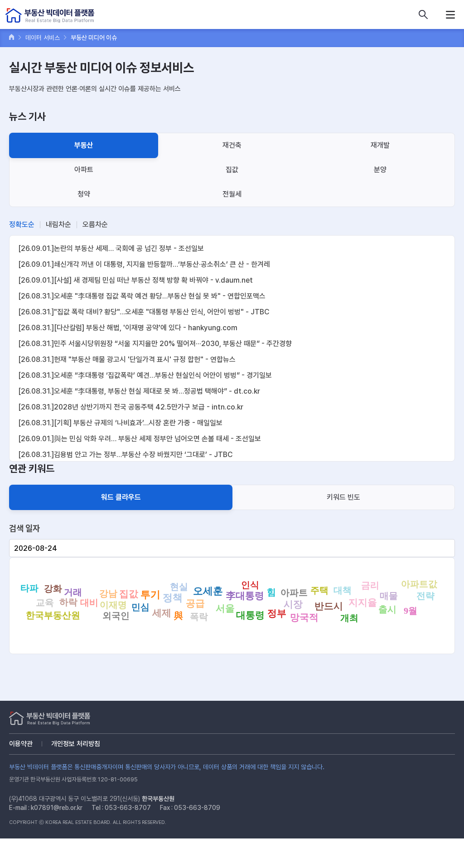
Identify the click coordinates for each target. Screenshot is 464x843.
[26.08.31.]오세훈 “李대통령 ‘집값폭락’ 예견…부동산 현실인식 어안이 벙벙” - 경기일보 (145, 375)
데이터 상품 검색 (423, 14)
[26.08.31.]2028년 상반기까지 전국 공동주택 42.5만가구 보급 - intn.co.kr (130, 407)
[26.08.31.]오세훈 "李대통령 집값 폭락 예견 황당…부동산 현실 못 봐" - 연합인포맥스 (142, 296)
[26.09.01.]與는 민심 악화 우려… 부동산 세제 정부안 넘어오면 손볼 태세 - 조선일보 (139, 438)
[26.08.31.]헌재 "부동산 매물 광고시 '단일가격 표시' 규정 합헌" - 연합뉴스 (127, 359)
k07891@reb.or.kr (56, 807)
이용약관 (21, 744)
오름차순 (95, 224)
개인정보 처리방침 (75, 744)
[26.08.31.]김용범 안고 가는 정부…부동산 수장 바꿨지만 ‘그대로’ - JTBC (125, 454)
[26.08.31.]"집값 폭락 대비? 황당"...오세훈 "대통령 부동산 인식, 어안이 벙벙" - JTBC (143, 312)
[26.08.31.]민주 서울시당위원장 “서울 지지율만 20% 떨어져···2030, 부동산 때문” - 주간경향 (155, 343)
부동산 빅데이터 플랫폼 (49, 16)
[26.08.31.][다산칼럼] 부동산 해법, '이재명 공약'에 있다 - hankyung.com (127, 327)
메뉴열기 (450, 14)
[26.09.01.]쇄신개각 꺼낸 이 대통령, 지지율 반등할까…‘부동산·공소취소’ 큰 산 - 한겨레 (144, 264)
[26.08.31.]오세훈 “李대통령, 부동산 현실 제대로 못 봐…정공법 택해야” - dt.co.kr (139, 391)
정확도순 (21, 224)
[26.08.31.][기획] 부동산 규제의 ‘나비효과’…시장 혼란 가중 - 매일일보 (120, 423)
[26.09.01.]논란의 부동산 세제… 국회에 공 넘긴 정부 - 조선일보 (111, 248)
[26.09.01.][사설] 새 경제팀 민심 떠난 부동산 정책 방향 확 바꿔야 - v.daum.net (135, 280)
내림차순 (58, 224)
